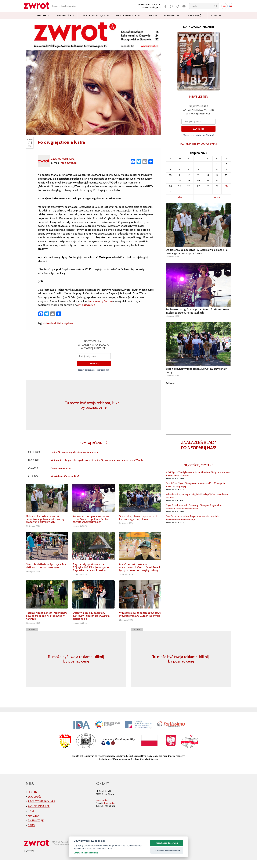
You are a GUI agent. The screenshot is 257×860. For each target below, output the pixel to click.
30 (226, 186)
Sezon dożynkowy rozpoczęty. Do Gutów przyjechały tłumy (138, 517)
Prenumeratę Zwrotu (100, 301)
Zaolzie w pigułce (126, 15)
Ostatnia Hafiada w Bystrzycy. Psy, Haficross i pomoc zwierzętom (46, 566)
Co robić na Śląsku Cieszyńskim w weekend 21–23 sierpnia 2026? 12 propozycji (195, 485)
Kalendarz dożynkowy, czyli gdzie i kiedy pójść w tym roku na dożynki (197, 496)
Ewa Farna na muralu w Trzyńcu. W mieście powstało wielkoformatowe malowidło (192, 518)
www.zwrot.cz (102, 800)
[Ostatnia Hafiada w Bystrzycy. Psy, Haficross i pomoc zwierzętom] (47, 546)
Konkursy (169, 15)
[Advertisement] (198, 406)
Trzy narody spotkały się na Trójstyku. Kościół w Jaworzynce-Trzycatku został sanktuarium (90, 567)
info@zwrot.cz (68, 162)
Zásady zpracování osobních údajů (93, 369)
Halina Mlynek (49, 323)
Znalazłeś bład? (198, 445)
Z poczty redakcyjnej (93, 15)
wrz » (217, 197)
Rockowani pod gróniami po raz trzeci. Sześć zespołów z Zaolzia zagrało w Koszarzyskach (90, 519)
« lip (179, 197)
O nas (214, 15)
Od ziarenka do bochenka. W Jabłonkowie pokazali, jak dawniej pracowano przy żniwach (45, 519)
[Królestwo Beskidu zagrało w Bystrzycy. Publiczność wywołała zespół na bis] (93, 594)
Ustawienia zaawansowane (167, 850)
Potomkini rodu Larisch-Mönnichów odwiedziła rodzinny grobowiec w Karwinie (46, 615)
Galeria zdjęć (193, 15)
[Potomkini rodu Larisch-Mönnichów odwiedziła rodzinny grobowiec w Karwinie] (47, 594)
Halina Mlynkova (65, 323)
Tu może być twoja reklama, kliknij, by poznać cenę (93, 405)
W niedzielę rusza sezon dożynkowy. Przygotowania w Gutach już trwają (140, 614)
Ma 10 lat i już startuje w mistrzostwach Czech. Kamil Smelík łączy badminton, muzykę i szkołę (139, 567)
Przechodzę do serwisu (167, 843)
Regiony (41, 15)
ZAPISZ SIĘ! (93, 363)
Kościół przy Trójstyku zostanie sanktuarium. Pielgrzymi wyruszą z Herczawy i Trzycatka (198, 474)
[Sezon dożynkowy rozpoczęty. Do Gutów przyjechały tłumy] (140, 498)
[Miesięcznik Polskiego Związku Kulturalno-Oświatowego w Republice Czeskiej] (38, 5)
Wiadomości (64, 15)
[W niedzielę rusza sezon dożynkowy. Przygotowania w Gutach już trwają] (140, 594)
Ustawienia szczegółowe (86, 853)
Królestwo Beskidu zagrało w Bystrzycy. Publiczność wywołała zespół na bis (91, 615)
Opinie (150, 15)
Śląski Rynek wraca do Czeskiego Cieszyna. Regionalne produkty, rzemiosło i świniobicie (194, 507)
